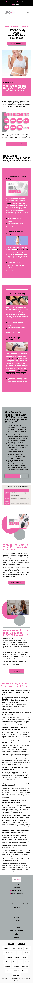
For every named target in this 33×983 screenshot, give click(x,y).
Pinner (14, 961)
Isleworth (17, 957)
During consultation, (8, 863)
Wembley (24, 970)
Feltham (20, 948)
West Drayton (16, 975)
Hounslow (9, 957)
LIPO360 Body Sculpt (12, 358)
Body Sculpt (24, 134)
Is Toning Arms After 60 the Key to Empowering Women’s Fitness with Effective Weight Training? (17, 372)
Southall (27, 961)
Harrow (13, 952)
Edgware (13, 948)
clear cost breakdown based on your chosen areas (16, 574)
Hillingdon (26, 952)
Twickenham (25, 966)
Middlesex (21, 944)
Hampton (27, 948)
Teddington (16, 966)
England (11, 944)
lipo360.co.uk (20, 978)
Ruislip (20, 961)
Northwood (7, 961)
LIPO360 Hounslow (7, 101)
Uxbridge (8, 970)
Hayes (19, 952)
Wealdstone (16, 970)
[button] (27, 12)
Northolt (24, 957)
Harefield (6, 952)
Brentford (5, 948)
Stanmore (7, 966)
